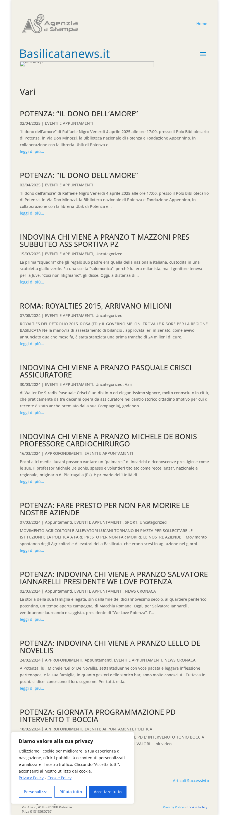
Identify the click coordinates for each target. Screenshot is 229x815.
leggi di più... (32, 151)
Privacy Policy (31, 777)
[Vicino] (128, 736)
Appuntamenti (58, 522)
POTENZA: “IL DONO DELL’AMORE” (79, 114)
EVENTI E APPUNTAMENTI (69, 123)
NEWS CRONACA (140, 591)
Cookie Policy (59, 777)
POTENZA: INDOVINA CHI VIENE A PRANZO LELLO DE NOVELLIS (110, 646)
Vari (128, 384)
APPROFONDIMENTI (63, 453)
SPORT (131, 522)
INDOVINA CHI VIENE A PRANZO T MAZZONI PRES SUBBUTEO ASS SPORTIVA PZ (104, 240)
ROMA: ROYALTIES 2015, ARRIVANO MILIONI (96, 306)
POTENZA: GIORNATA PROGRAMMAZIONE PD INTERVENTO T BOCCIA (98, 715)
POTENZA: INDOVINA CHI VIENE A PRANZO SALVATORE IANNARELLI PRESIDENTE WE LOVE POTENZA (114, 577)
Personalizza (35, 791)
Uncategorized (109, 253)
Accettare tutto (107, 791)
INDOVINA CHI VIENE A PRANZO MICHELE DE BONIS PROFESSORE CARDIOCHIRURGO (108, 440)
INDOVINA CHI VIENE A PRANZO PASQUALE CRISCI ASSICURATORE (106, 371)
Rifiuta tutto (70, 791)
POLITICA (143, 729)
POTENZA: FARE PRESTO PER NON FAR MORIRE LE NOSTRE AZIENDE (105, 509)
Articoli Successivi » (191, 780)
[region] (72, 768)
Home (201, 23)
